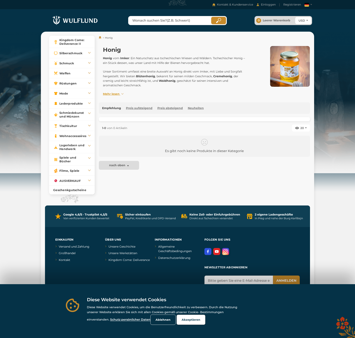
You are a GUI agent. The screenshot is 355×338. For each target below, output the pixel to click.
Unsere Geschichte (121, 246)
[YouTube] (216, 251)
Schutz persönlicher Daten (130, 319)
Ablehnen (163, 320)
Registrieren (292, 4)
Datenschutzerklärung (174, 258)
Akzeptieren (191, 320)
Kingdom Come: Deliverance (129, 260)
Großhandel (67, 253)
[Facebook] (207, 251)
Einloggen (268, 4)
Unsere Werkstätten (122, 253)
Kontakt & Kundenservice (235, 4)
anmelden (286, 281)
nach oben (117, 165)
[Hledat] (218, 20)
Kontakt (64, 260)
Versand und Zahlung (74, 246)
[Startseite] (100, 37)
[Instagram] (225, 251)
